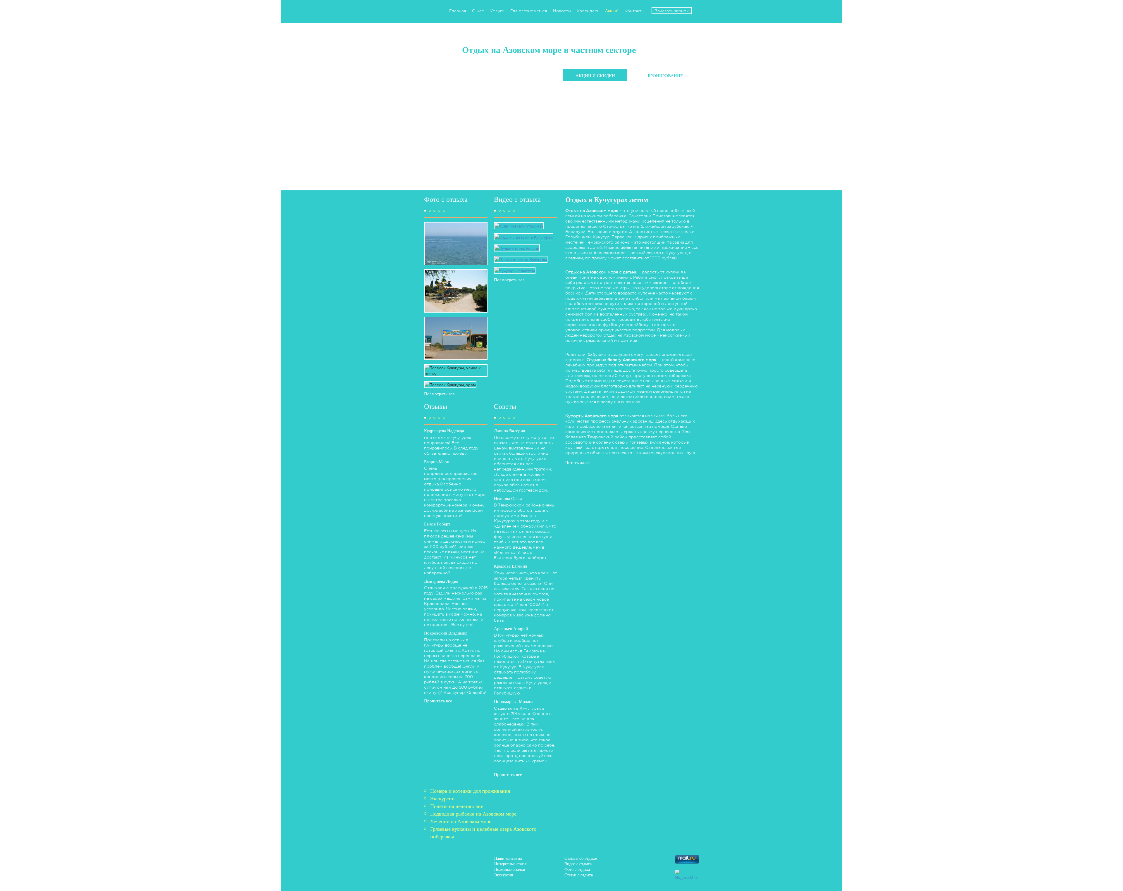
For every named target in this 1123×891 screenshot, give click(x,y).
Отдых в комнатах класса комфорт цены (605, 105)
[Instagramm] (645, 874)
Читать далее (577, 462)
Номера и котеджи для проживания (470, 791)
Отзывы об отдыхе (580, 858)
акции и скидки (595, 75)
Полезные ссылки (509, 869)
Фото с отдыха (577, 869)
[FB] (611, 859)
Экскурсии (442, 799)
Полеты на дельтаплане (456, 806)
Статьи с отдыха (578, 875)
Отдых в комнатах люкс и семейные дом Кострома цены (622, 98)
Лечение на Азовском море (460, 821)
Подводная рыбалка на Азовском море (473, 814)
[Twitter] (645, 859)
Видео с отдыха (578, 864)
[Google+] (628, 874)
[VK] (628, 859)
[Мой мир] (611, 874)
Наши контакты (508, 858)
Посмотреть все (439, 394)
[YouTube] (661, 874)
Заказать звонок (672, 10)
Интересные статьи (511, 864)
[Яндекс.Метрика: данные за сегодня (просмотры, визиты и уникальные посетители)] (687, 875)
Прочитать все (438, 701)
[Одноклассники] (661, 859)
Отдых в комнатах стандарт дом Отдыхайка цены (614, 90)
